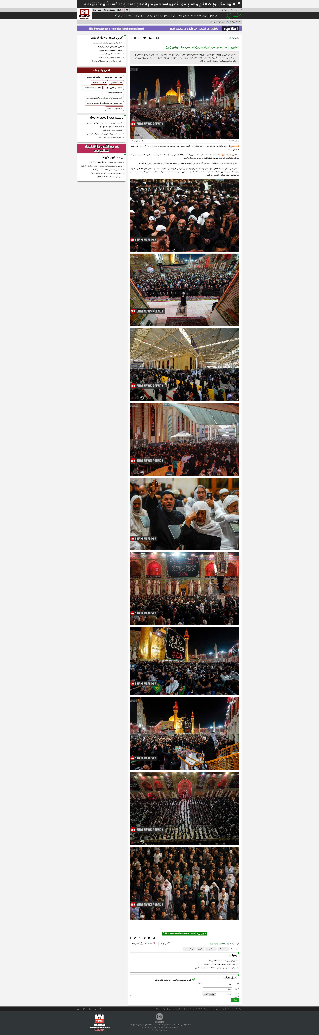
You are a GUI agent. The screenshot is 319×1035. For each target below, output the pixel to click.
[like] (151, 944)
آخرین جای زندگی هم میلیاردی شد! (110, 46)
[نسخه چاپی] (150, 38)
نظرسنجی (180, 1008)
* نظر (200, 983)
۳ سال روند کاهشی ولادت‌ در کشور (107, 169)
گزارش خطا (136, 943)
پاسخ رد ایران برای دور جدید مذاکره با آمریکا (107, 61)
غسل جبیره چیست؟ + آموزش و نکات (106, 173)
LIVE (119, 10)
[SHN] (84, 13)
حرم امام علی (189, 948)
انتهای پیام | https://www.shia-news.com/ (184, 933)
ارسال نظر (163, 943)
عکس (230, 38)
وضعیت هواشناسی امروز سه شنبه (110, 57)
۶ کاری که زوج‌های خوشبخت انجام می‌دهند (107, 43)
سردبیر (121, 15)
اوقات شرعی (197, 1008)
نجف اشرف (223, 948)
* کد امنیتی (236, 995)
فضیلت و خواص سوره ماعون (112, 130)
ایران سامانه (154, 1030)
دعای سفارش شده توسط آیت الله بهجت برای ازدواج (104, 103)
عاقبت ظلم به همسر (93, 77)
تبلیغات (188, 1008)
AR (127, 10)
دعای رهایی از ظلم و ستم (113, 77)
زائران (200, 948)
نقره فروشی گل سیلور (114, 108)
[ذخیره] (157, 38)
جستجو (171, 1008)
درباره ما (239, 1008)
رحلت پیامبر (211, 948)
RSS (157, 1008)
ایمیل (237, 988)
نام (238, 983)
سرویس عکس (151, 15)
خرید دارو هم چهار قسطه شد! (109, 177)
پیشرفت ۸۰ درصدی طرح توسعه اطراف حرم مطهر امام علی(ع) (215, 968)
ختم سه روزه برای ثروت (114, 87)
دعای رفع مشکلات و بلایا (92, 87)
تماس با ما (97, 10)
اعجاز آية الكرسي (116, 82)
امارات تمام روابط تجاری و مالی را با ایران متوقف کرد (104, 134)
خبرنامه (163, 1008)
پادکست (129, 15)
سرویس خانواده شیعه (199, 15)
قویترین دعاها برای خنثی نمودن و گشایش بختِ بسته (104, 98)
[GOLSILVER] (101, 148)
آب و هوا (207, 1008)
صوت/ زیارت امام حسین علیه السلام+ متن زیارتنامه (223, 21)
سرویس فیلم (139, 15)
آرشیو (222, 1008)
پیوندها (215, 1008)
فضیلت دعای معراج (99, 82)
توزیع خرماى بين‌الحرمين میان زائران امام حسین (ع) (104, 123)
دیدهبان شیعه (165, 15)
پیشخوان (213, 15)
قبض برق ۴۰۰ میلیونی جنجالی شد (110, 137)
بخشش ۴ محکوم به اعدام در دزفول (110, 50)
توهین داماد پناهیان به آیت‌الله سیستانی (105, 162)
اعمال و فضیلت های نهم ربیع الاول (110, 126)
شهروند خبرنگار (109, 10)
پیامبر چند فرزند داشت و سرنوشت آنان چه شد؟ (219, 964)
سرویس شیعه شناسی (181, 15)
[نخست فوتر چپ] (100, 1022)
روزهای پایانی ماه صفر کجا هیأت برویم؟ (222, 960)
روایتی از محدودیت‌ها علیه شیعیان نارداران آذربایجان (101, 166)
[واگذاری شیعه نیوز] (159, 27)
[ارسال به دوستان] (154, 38)
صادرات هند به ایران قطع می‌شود (111, 54)
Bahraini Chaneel (115, 93)
